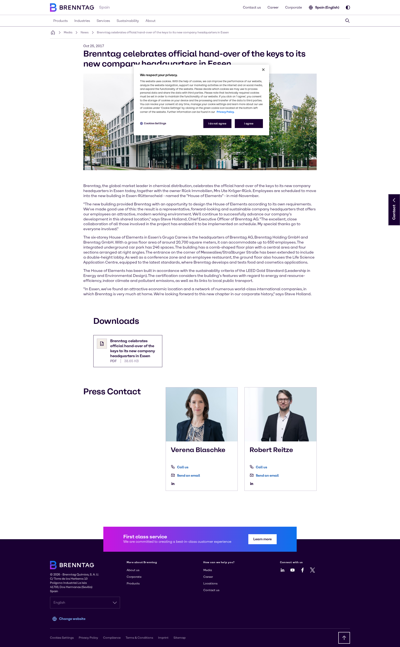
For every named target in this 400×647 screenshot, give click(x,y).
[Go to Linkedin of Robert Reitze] (253, 483)
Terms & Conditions (139, 637)
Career (273, 7)
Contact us (252, 7)
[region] (201, 100)
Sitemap (180, 637)
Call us (182, 467)
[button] (394, 200)
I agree (248, 123)
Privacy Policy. (225, 111)
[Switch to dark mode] (348, 7)
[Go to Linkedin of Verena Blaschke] (174, 483)
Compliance (112, 637)
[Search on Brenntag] (347, 20)
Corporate (293, 7)
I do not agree (217, 123)
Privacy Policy (88, 637)
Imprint (163, 637)
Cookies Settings (155, 123)
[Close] (263, 69)
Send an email (188, 475)
